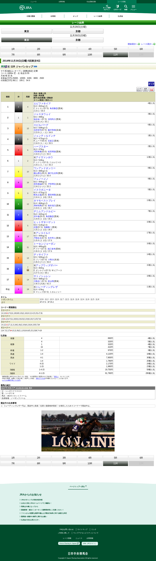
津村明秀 (38, 205)
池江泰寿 (51, 249)
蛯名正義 (38, 195)
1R (13, 49)
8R (38, 54)
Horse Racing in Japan (67, 543)
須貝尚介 (52, 119)
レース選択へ (147, 44)
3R (64, 49)
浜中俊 (37, 216)
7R (13, 54)
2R (38, 49)
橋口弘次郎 (53, 173)
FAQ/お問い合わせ (67, 529)
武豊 (36, 227)
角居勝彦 (54, 108)
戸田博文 (52, 184)
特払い (56, 376)
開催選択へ (133, 44)
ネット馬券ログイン (107, 8)
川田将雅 (38, 151)
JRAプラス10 (40, 378)
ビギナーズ (117, 9)
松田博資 (52, 151)
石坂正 (51, 141)
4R (90, 49)
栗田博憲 (52, 195)
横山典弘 (38, 173)
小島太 (51, 259)
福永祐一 (38, 119)
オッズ (151, 84)
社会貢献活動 (91, 1)
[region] (78, 16)
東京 (26, 31)
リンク (93, 529)
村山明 (51, 281)
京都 (78, 31)
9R (64, 54)
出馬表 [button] (53, 16)
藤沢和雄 (52, 130)
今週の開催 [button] (31, 16)
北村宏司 (38, 130)
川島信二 (38, 281)
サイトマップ (82, 529)
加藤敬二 (48, 227)
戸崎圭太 (38, 238)
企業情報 (62, 1)
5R (115, 49)
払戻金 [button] (120, 16)
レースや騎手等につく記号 (11, 380)
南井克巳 (52, 205)
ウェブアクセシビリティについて (85, 533)
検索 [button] (125, 9)
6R (141, 49)
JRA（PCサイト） (90, 543)
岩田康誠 (38, 184)
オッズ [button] (75, 16)
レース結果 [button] (98, 16)
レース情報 (122, 1)
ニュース (33, 1)
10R (90, 54)
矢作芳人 (52, 238)
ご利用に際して (63, 533)
